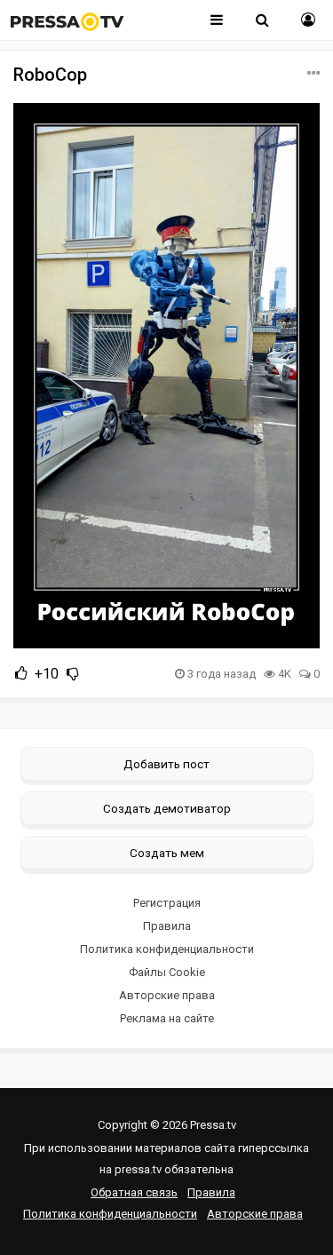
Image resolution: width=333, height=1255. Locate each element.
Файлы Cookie (167, 972)
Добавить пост (166, 764)
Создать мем (167, 853)
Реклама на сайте (167, 1018)
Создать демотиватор (167, 808)
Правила (167, 926)
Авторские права (167, 995)
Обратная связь (134, 1192)
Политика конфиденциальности (167, 949)
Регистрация (167, 902)
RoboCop (50, 74)
